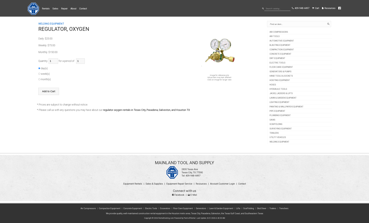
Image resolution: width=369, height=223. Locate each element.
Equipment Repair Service (179, 183)
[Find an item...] (328, 24)
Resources (201, 183)
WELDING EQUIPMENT (279, 142)
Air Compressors (88, 208)
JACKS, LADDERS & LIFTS (281, 93)
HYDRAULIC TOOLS (278, 89)
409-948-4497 (193, 175)
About (73, 8)
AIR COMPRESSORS (279, 32)
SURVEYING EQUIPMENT (281, 129)
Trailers (272, 208)
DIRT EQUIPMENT (277, 58)
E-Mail (193, 195)
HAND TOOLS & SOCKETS (281, 76)
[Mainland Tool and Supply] (172, 178)
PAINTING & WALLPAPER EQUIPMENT (286, 107)
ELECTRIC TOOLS (277, 63)
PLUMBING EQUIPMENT (280, 115)
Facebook (179, 195)
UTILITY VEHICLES (278, 137)
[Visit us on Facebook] (339, 8)
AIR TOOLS (275, 36)
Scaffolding (248, 208)
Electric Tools (151, 208)
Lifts (238, 208)
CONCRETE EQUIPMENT (280, 54)
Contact (83, 8)
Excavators (165, 208)
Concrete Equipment (132, 208)
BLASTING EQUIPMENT (280, 45)
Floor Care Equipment (183, 208)
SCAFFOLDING (276, 124)
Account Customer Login (222, 183)
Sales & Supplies (154, 183)
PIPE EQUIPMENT (277, 111)
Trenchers (283, 208)
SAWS (272, 120)
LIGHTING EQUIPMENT (279, 102)
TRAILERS (274, 133)
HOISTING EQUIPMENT (280, 80)
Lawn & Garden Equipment (221, 208)
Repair (64, 8)
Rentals (46, 8)
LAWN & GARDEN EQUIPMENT (283, 98)
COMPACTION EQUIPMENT (282, 50)
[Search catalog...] (263, 9)
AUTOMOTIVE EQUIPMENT (282, 41)
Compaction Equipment (109, 208)
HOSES (273, 85)
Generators (201, 208)
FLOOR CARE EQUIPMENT (281, 67)
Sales (55, 8)
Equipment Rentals (132, 183)
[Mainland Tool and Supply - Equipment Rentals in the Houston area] (33, 14)
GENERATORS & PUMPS (280, 72)
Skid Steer (261, 208)
